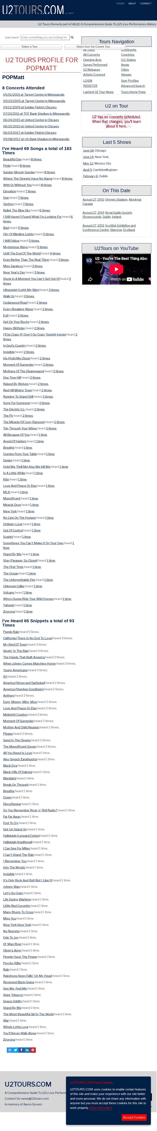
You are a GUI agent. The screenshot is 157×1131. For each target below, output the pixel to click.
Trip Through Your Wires (20, 428)
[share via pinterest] (33, 1050)
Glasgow (116, 230)
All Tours (89, 49)
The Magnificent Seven (19, 746)
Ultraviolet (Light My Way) (21, 290)
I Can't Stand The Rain (18, 855)
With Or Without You (17, 185)
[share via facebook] (21, 1050)
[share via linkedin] (27, 1050)
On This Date (116, 190)
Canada (88, 204)
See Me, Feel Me (15, 988)
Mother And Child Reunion (21, 727)
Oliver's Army (12, 950)
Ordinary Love (12, 524)
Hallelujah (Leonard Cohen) (21, 836)
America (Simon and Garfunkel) (24, 683)
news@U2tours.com (35, 1098)
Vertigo (8, 204)
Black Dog (10, 766)
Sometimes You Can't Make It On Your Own (33, 543)
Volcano (8, 592)
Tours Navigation (116, 41)
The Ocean (10, 573)
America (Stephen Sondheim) (23, 689)
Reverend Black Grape (18, 982)
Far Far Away (12, 817)
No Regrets (11, 931)
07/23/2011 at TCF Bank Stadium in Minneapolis (36, 114)
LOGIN (87, 80)
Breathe (9, 448)
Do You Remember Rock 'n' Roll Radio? (30, 810)
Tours (120, 3)
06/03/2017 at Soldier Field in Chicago (29, 133)
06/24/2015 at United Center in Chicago (31, 120)
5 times (23, 228)
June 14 (88, 157)
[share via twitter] (15, 1050)
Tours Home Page (133, 92)
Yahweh (8, 605)
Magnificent (11, 498)
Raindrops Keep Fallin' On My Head (27, 976)
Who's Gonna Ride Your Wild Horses (28, 599)
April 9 (87, 170)
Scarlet (8, 537)
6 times (44, 210)
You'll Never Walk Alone (19, 1033)
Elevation (9, 191)
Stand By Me (12, 554)
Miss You (9, 918)
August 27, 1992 (93, 199)
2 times (42, 302)
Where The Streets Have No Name (28, 179)
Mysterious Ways (15, 247)
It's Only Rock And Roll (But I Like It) (28, 880)
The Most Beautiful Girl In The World (28, 1014)
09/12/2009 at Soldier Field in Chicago (30, 107)
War (6, 1020)
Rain (6, 969)
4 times (55, 253)
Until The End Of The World (22, 253)
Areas (125, 64)
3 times (63, 260)
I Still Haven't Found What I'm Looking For (32, 217)
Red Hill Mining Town (17, 390)
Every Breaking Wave (18, 309)
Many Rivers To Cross (18, 912)
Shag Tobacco (13, 995)
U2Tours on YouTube (116, 248)
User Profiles (130, 80)
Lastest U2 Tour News (98, 92)
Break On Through (15, 785)
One (6, 198)
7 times (30, 191)
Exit (6, 315)
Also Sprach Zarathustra (20, 759)
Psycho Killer (12, 963)
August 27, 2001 (93, 225)
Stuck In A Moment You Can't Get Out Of (31, 279)
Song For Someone (16, 403)
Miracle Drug (12, 505)
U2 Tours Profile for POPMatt (41, 64)
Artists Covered (94, 74)
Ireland (116, 216)
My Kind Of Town (15, 644)
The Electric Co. (14, 409)
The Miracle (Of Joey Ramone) (24, 422)
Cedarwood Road (15, 302)
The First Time (13, 567)
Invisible (9, 352)
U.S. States (128, 59)
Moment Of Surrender (18, 365)
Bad (6, 228)
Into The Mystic (14, 867)
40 (5, 676)
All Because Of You (16, 435)
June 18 (88, 150)
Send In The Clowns (17, 740)
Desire (7, 460)
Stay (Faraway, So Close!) (20, 560)
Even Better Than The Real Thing (26, 260)
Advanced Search (133, 85)
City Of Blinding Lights (18, 234)
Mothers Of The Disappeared (23, 371)
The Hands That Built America (24, 657)
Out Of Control (13, 530)
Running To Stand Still (18, 397)
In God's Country (14, 345)
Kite (6, 479)
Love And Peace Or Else (20, 486)
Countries (128, 54)
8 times (36, 159)
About (132, 3)
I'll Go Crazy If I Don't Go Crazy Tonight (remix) (34, 334)
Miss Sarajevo (13, 266)
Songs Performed (95, 64)
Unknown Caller (14, 586)
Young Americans (15, 670)
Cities (125, 69)
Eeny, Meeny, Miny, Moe (20, 702)
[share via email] (9, 1050)
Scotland (129, 230)
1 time (43, 435)
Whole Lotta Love (15, 1027)
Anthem (8, 695)
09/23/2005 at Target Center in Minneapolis (34, 101)
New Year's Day (14, 272)
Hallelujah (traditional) (18, 842)
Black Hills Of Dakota (17, 772)
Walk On (9, 296)
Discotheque (12, 804)
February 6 (90, 176)
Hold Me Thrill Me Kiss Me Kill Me (26, 467)
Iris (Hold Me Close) (16, 358)
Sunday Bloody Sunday (19, 172)
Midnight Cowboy (15, 715)
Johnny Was (11, 887)
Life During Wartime (17, 899)
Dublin (107, 216)
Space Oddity (12, 1001)
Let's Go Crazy (13, 893)
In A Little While (14, 473)
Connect (145, 3)
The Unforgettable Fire (19, 580)
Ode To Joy (11, 937)
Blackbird (9, 778)
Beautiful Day (12, 159)
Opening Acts (92, 59)
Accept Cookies (134, 1117)
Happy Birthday (14, 328)
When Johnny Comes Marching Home (29, 663)
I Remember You (14, 861)
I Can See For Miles (16, 848)
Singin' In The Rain (16, 651)
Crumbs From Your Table (20, 454)
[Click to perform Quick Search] (72, 37)
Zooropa (9, 611)
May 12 (88, 163)
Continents (128, 49)
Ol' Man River (12, 944)
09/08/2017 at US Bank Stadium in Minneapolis (36, 139)
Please (8, 734)
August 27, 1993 (93, 212)
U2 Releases (91, 69)
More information (101, 1107)
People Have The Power (20, 957)
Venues (126, 74)
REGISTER (90, 85)
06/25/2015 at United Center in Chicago (31, 126)
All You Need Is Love (17, 753)
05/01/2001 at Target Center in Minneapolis (33, 95)
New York (10, 511)
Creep (7, 797)
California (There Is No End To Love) (28, 638)
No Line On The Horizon (19, 518)
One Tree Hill (12, 377)
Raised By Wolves (16, 384)
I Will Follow (11, 241)
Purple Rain (11, 632)
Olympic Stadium (116, 199)
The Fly (8, 416)
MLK (6, 492)
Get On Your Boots (16, 322)
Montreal (135, 199)
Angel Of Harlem (14, 441)
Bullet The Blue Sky (16, 210)
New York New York (17, 925)
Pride (7, 166)
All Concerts (91, 54)
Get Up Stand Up (15, 829)
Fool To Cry (10, 823)
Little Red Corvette (16, 906)
